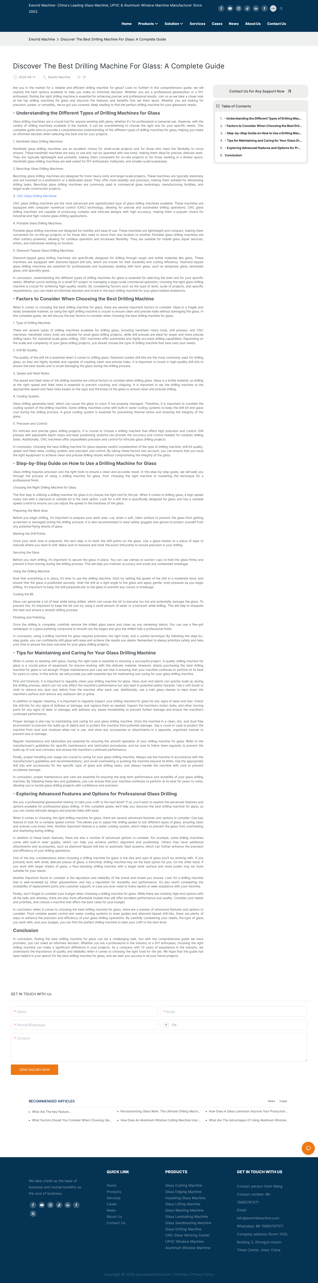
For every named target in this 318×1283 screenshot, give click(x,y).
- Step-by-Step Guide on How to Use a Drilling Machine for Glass (263, 133)
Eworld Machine (42, 39)
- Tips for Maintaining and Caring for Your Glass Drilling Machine (263, 140)
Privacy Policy (202, 1274)
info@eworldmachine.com (258, 1218)
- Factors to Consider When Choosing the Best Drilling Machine (263, 126)
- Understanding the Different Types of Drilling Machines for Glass (263, 118)
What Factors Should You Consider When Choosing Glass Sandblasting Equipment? (72, 1120)
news (271, 1101)
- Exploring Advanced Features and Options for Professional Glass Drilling (263, 148)
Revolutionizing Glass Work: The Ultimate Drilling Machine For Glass (160, 1111)
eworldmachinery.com (153, 1274)
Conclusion (233, 155)
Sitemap (181, 1274)
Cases (283, 1101)
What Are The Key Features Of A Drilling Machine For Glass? (52, 1111)
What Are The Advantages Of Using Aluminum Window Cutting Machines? (249, 1120)
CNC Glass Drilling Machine (36, 196)
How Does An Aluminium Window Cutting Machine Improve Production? (160, 1120)
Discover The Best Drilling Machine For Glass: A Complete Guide (113, 39)
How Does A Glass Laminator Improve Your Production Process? (249, 1111)
